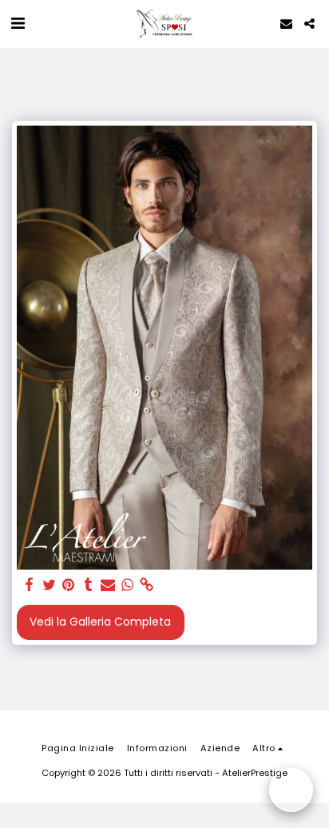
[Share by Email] (108, 585)
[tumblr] (88, 585)
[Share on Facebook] (29, 585)
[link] (147, 585)
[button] (17, 23)
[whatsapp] (128, 585)
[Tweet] (49, 585)
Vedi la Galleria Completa (100, 622)
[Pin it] (68, 585)
